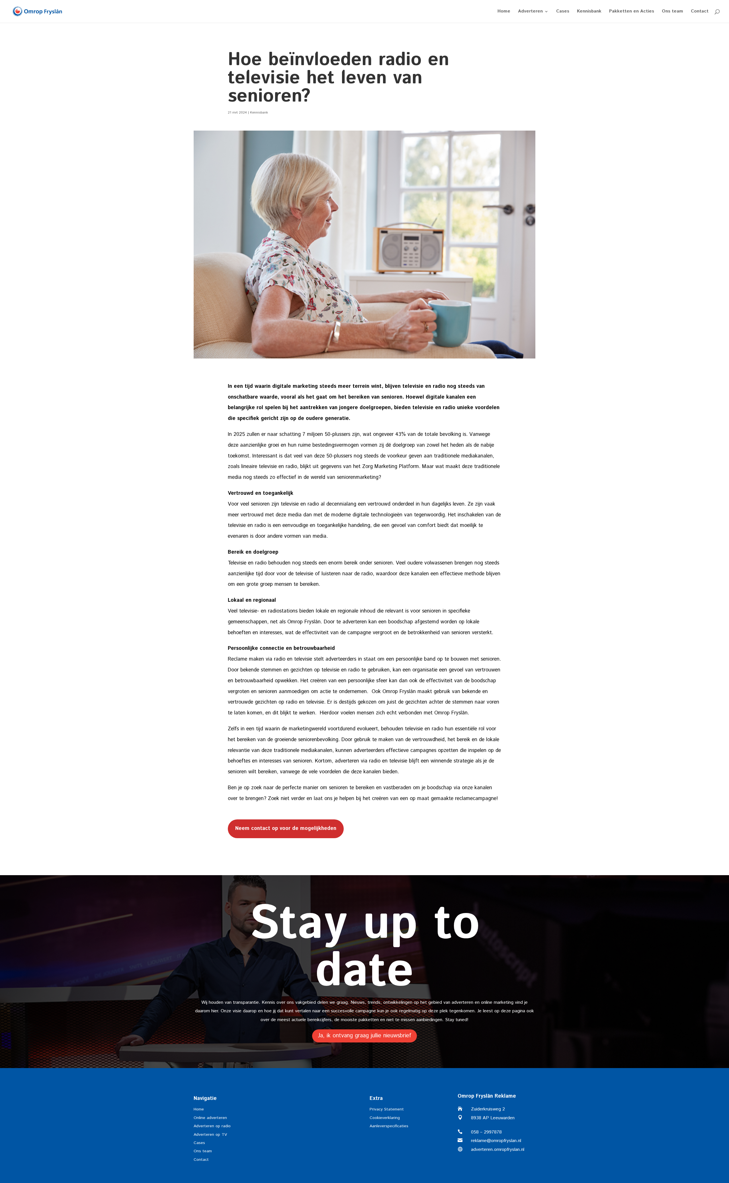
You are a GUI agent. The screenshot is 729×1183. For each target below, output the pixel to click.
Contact (699, 12)
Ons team (672, 12)
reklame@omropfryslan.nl (496, 1140)
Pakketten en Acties (631, 12)
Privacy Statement (387, 1109)
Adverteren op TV (210, 1134)
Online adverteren (210, 1118)
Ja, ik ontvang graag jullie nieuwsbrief (364, 1036)
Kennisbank (589, 12)
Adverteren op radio (212, 1126)
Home (503, 12)
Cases (562, 12)
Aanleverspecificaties (389, 1126)
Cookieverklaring (385, 1118)
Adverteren (530, 12)
